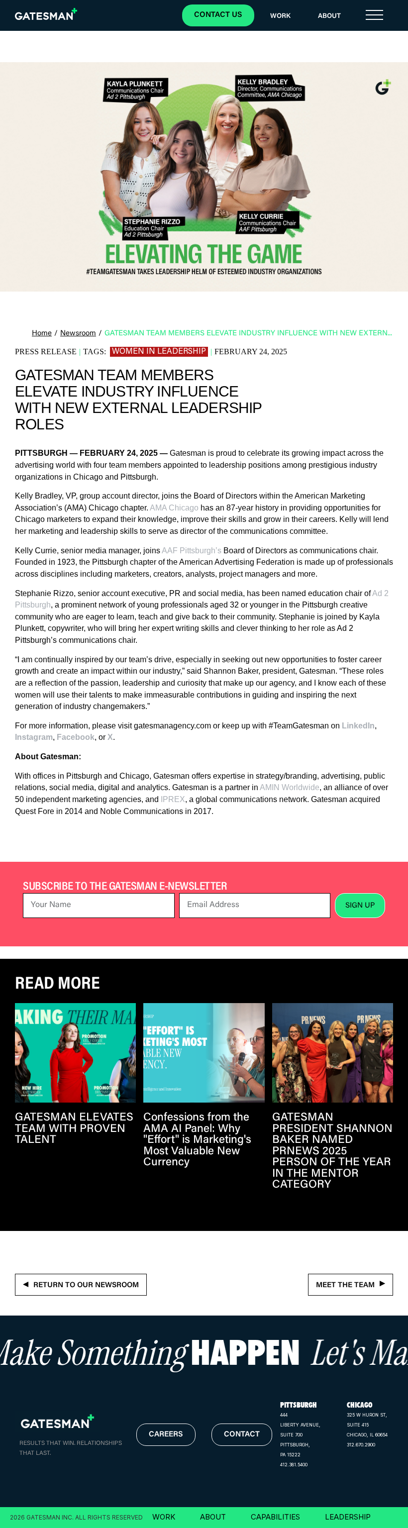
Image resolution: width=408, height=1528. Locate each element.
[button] (374, 15)
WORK (163, 1517)
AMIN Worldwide (289, 787)
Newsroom (78, 333)
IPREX (173, 799)
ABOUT (213, 1517)
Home (42, 333)
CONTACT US (218, 15)
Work (280, 16)
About (329, 16)
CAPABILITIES (275, 1517)
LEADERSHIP (348, 1517)
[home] (52, 18)
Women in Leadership (159, 351)
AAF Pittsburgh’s (191, 550)
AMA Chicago (174, 508)
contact (242, 1434)
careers (166, 1434)
